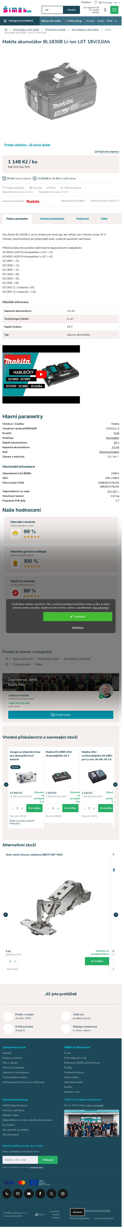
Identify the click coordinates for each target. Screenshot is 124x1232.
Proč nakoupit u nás (75, 1057)
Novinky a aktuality (13, 1109)
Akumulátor (112, 438)
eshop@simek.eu (17, 1193)
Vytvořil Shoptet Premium (56, 1214)
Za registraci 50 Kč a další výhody (91, 10)
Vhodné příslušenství (52, 218)
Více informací (101, 607)
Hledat (71, 10)
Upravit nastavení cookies (97, 1210)
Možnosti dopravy (108, 151)
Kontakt (6, 1052)
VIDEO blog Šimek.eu (14, 1105)
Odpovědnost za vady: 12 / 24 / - (18, 192)
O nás (67, 1052)
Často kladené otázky (14, 1076)
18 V (116, 442)
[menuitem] (51, 21)
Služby (68, 1067)
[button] (6, 784)
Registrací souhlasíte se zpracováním (22, 1167)
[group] (56, 913)
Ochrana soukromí (104, 1217)
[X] (51, 1193)
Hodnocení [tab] (82, 218)
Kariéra (68, 1086)
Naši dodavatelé (73, 1081)
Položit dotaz (63, 715)
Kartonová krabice (109, 452)
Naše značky (71, 1076)
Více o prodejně (95, 1104)
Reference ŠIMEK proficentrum (82, 1062)
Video (104, 218)
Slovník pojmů (10, 1134)
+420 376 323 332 (6, 1193)
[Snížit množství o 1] (12, 808)
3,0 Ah (115, 447)
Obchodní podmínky (80, 1217)
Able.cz (41, 1214)
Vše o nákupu (10, 1062)
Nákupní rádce (10, 1114)
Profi (116, 433)
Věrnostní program (13, 1067)
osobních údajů (36, 1167)
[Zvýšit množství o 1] (22, 808)
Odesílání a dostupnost (15, 1072)
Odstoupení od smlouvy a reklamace (23, 1081)
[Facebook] (40, 1192)
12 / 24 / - (113, 491)
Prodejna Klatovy (74, 1072)
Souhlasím (79, 616)
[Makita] (32, 201)
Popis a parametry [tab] (17, 218)
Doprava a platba (12, 1057)
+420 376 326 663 (19, 703)
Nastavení (77, 1211)
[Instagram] (63, 1192)
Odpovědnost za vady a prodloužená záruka (27, 1119)
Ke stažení (8, 1124)
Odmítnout (78, 627)
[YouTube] (29, 1192)
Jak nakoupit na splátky (15, 1129)
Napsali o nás (72, 1091)
